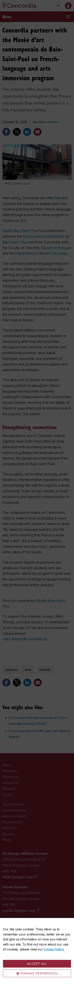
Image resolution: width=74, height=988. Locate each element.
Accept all (37, 964)
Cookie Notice (54, 949)
